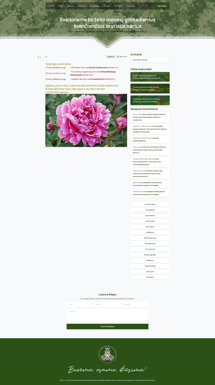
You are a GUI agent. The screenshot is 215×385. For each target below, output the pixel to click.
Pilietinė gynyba (150, 238)
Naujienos (80, 31)
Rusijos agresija (150, 255)
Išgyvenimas (150, 215)
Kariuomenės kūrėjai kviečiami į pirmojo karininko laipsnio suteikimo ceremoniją (149, 117)
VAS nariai (150, 271)
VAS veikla (150, 277)
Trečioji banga (150, 266)
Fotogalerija (150, 210)
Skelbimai (150, 260)
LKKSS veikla (150, 221)
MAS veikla (150, 227)
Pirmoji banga (150, 243)
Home (70, 31)
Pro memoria (150, 249)
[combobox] (150, 59)
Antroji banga (150, 204)
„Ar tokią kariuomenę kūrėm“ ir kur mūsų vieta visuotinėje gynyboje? (147, 162)
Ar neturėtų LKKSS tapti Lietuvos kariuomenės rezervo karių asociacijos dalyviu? (149, 150)
